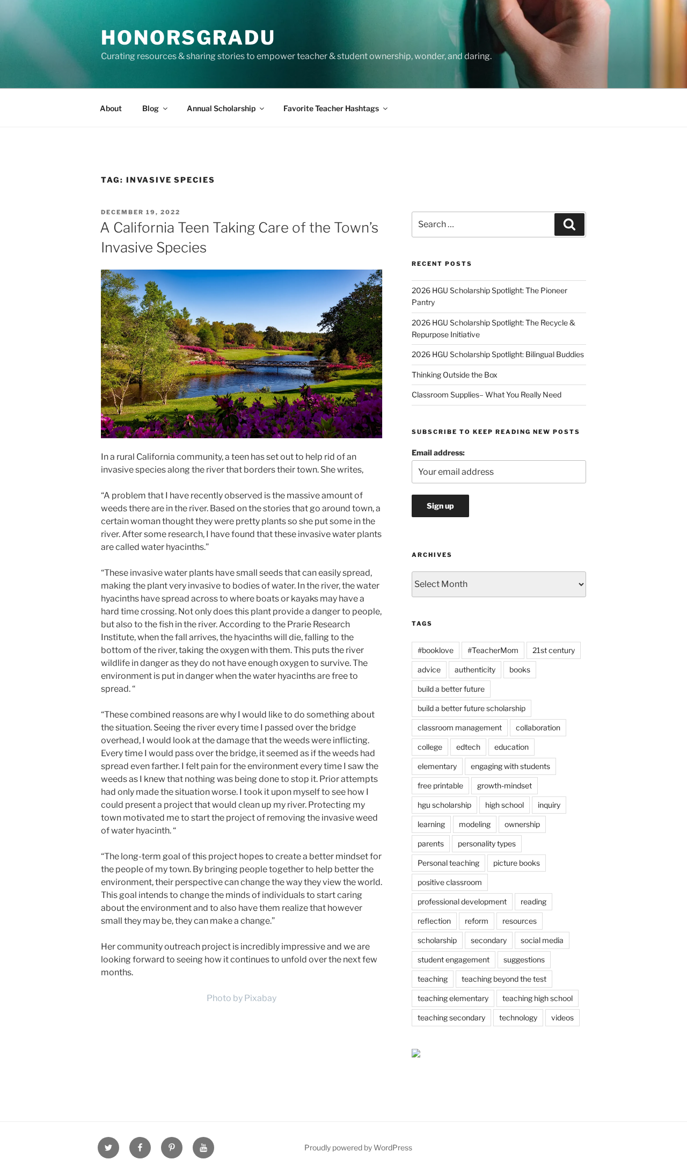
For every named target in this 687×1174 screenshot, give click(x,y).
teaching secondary (451, 1017)
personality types (487, 843)
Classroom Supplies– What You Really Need (486, 394)
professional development (462, 901)
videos (562, 1017)
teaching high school (537, 998)
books (519, 669)
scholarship (437, 940)
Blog (150, 108)
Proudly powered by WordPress (358, 1147)
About (111, 108)
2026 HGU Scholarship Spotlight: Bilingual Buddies (498, 354)
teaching (433, 978)
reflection (434, 920)
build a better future (451, 688)
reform (476, 920)
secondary (489, 940)
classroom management (460, 727)
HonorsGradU (188, 37)
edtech (468, 746)
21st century (553, 650)
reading (533, 901)
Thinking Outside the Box (455, 374)
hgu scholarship (444, 804)
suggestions (524, 959)
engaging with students (510, 766)
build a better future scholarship (471, 708)
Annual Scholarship (221, 108)
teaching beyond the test (504, 978)
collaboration (538, 727)
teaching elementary (453, 998)
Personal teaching (448, 862)
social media (542, 940)
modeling (475, 824)
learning (431, 824)
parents (431, 843)
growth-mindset (504, 785)
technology (518, 1017)
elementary (437, 766)
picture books (516, 862)
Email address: (438, 452)
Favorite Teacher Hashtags (331, 108)
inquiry (549, 804)
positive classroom (450, 882)
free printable (440, 785)
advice (429, 669)
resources (519, 920)
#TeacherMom (492, 650)
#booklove (436, 650)
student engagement (453, 959)
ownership (522, 824)
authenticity (475, 669)
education (511, 746)
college (430, 746)
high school (504, 804)
